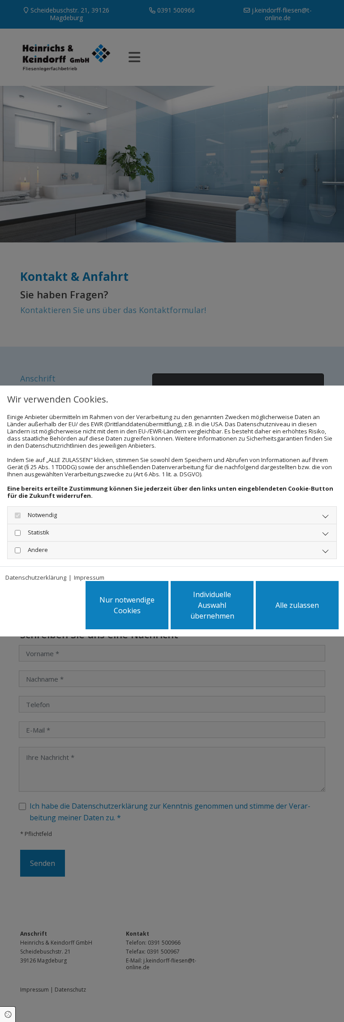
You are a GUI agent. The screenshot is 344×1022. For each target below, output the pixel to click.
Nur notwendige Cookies (127, 605)
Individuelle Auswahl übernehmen (212, 605)
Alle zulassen (297, 605)
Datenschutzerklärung (35, 577)
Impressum (89, 577)
